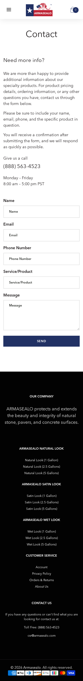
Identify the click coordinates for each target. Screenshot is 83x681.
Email (8, 224)
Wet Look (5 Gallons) (41, 544)
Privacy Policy (41, 574)
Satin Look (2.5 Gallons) (41, 502)
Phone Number (17, 247)
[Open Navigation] (9, 9)
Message (11, 295)
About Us (41, 586)
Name (8, 200)
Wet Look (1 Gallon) (41, 531)
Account (41, 567)
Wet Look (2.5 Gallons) (41, 538)
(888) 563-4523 (48, 627)
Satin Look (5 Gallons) (41, 509)
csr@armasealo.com (42, 636)
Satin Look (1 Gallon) (41, 496)
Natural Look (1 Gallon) (41, 460)
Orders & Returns (41, 580)
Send (41, 341)
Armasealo (32, 667)
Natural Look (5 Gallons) (41, 473)
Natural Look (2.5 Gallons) (41, 467)
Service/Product (17, 271)
